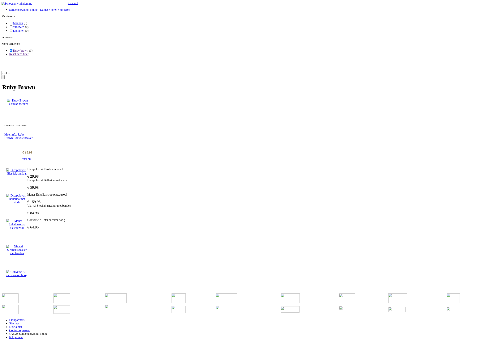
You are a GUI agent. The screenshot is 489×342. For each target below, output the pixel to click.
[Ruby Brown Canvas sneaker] (18, 104)
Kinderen (18, 30)
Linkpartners (16, 320)
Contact (73, 3)
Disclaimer (15, 326)
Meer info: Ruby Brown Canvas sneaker (18, 136)
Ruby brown (20, 50)
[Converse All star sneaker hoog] (16, 273)
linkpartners (16, 337)
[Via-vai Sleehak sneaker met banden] (16, 250)
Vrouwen (18, 26)
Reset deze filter (18, 54)
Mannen (18, 23)
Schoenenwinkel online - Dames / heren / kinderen (39, 9)
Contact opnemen (19, 330)
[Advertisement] (46, 64)
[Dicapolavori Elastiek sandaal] (16, 171)
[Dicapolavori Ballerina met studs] (16, 199)
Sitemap (14, 323)
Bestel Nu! (25, 159)
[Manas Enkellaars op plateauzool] (16, 224)
